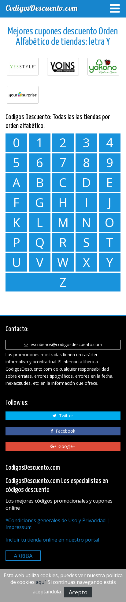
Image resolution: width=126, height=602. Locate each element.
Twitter (65, 416)
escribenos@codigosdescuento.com (65, 344)
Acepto (78, 592)
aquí (41, 582)
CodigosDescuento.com (41, 8)
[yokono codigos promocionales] (103, 66)
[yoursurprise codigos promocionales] (23, 95)
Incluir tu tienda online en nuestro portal (52, 539)
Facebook (64, 431)
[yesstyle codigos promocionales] (23, 66)
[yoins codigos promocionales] (63, 66)
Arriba (23, 555)
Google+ (66, 446)
